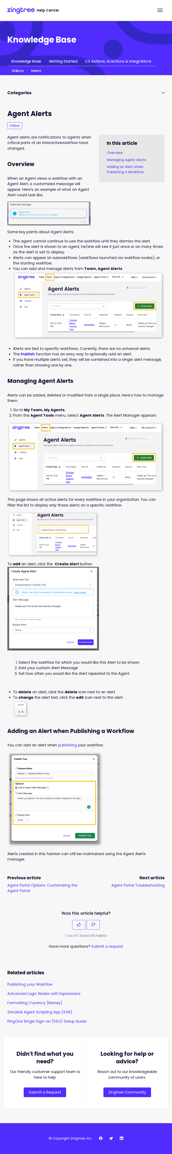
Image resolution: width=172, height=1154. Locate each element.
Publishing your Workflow (29, 984)
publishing (67, 745)
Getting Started (63, 61)
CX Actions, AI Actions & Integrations (118, 61)
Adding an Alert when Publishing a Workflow (125, 169)
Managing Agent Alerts (126, 159)
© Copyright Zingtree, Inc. (70, 1138)
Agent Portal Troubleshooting (138, 885)
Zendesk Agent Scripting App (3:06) (39, 1012)
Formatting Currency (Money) (34, 1002)
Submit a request (107, 946)
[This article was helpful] (79, 925)
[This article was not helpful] (93, 925)
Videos (17, 70)
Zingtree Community (127, 1092)
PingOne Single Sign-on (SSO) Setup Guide (46, 1021)
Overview (115, 152)
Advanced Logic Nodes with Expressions (44, 993)
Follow (15, 125)
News (36, 70)
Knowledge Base (26, 61)
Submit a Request (45, 1092)
